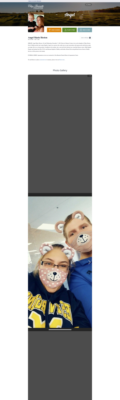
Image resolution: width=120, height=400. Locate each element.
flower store (61, 59)
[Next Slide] (89, 262)
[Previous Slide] (30, 262)
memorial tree (43, 59)
